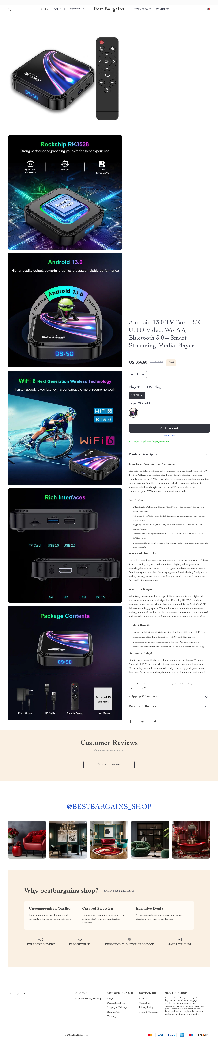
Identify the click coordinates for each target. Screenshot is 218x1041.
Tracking (111, 1016)
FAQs (110, 999)
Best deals (77, 9)
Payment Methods (116, 1003)
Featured (162, 9)
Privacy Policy (146, 1007)
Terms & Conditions (148, 1012)
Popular (59, 9)
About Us (144, 999)
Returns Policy (114, 1012)
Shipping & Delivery (117, 1007)
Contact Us (144, 1003)
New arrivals (142, 9)
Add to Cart (169, 428)
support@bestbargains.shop (88, 999)
